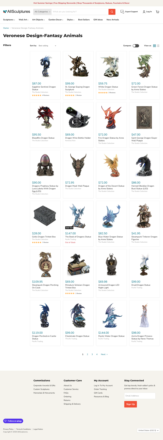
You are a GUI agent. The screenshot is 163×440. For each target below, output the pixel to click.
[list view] (158, 46)
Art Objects (38, 19)
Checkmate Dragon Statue (77, 336)
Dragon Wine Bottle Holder (78, 138)
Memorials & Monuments (44, 393)
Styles (70, 19)
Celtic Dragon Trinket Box (44, 236)
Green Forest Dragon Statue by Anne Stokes (144, 88)
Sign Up (130, 404)
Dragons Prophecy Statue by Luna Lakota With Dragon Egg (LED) (45, 189)
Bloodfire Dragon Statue (43, 138)
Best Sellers (84, 19)
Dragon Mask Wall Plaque (77, 186)
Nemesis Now (70, 140)
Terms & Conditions (23, 429)
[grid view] (154, 46)
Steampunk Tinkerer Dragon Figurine (144, 238)
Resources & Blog (101, 396)
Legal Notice (38, 429)
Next (103, 354)
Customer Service (71, 389)
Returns (67, 400)
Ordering (67, 396)
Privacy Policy (8, 429)
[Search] (111, 12)
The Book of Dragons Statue (78, 236)
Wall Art (23, 19)
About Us (68, 385)
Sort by (33, 46)
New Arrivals (113, 19)
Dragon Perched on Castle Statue (44, 337)
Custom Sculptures (41, 389)
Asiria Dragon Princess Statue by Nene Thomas (142, 337)
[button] (148, 11)
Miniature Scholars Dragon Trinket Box (77, 286)
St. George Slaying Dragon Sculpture (77, 88)
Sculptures (8, 19)
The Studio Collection (40, 92)
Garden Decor (55, 19)
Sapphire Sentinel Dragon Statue (44, 88)
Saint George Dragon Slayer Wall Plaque (144, 139)
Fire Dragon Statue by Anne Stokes (111, 139)
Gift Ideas (98, 19)
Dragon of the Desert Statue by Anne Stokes (111, 187)
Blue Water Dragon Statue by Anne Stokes (110, 238)
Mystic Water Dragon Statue (111, 336)
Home (6, 28)
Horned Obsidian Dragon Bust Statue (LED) (142, 187)
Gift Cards (98, 393)
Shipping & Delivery (72, 404)
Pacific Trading (70, 239)
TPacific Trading (71, 339)
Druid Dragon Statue (140, 285)
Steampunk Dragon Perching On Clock (45, 286)
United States (147, 430)
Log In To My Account (103, 385)
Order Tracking (100, 389)
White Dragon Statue (108, 86)
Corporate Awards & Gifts (44, 385)
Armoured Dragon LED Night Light (108, 286)
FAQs (66, 393)
